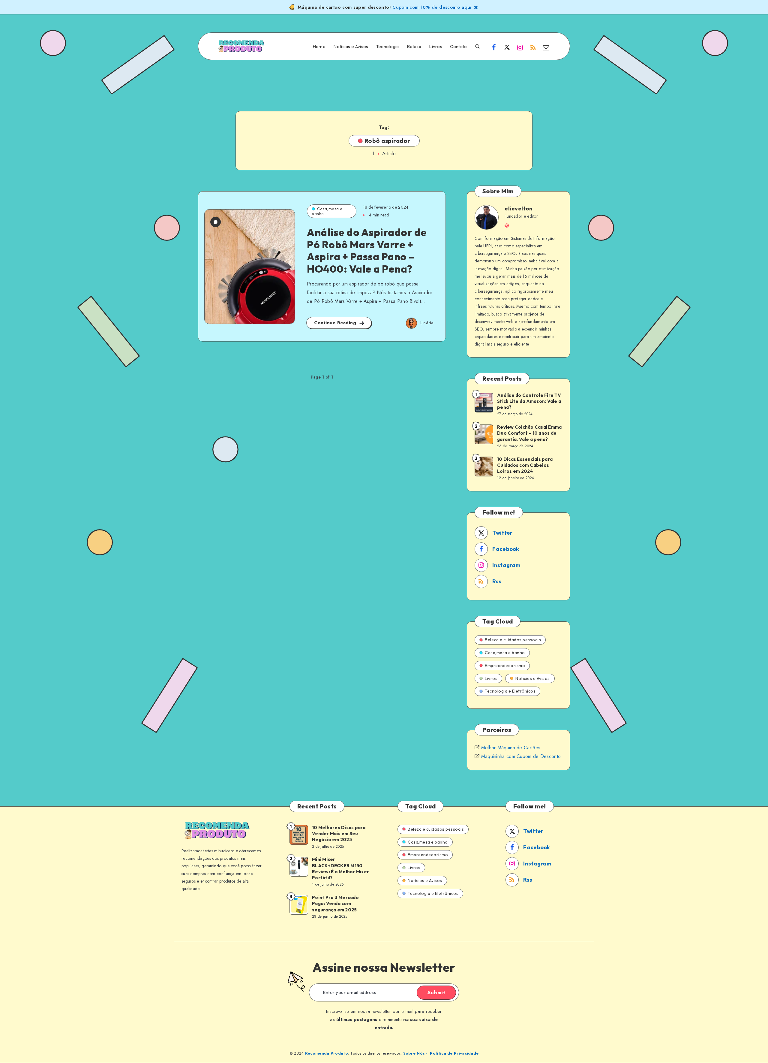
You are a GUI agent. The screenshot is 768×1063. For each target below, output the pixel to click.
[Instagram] (520, 47)
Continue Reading (336, 322)
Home (319, 46)
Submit (436, 992)
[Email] (546, 47)
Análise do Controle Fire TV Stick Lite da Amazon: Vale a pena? (529, 401)
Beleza (414, 46)
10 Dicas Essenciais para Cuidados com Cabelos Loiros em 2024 (525, 465)
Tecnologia (387, 46)
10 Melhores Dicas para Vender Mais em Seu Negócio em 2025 (339, 834)
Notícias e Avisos (350, 46)
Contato (458, 46)
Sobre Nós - (415, 1053)
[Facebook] (494, 47)
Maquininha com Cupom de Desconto (521, 756)
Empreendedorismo (505, 665)
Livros (435, 46)
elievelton (518, 208)
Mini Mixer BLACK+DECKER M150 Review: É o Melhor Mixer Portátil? (340, 868)
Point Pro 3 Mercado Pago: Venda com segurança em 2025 (335, 904)
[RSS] (533, 47)
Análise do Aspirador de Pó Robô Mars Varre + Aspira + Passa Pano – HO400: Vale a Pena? (367, 250)
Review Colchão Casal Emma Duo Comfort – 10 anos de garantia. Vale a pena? (529, 433)
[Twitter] (507, 47)
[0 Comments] (215, 222)
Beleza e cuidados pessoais (513, 639)
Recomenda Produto (326, 1053)
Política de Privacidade (454, 1053)
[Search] (477, 46)
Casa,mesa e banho (327, 211)
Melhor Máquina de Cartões (511, 747)
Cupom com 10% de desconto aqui (432, 7)
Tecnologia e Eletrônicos (510, 691)
